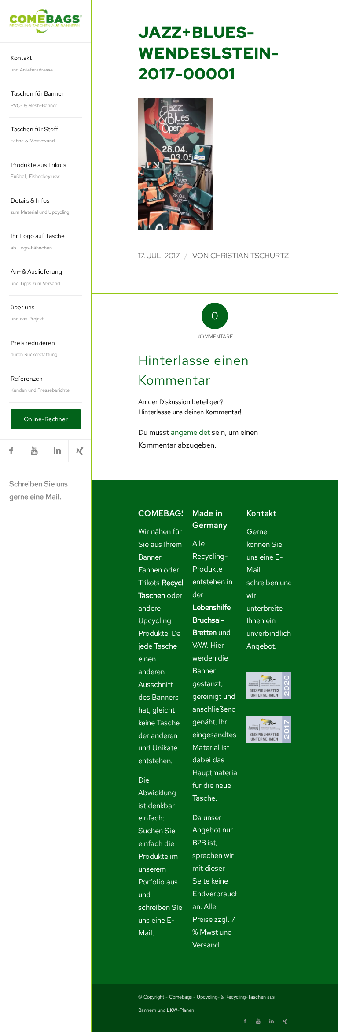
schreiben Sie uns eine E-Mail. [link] (160, 920)
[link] (45, 21)
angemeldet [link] (190, 432)
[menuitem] (45, 64)
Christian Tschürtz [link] (249, 255)
